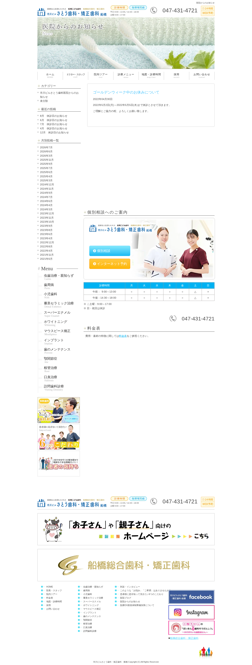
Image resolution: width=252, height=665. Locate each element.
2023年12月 (47, 213)
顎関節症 (50, 360)
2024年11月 (47, 188)
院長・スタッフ (54, 590)
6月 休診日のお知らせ (53, 120)
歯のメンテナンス (57, 351)
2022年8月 (46, 246)
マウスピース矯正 (57, 332)
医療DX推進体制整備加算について (137, 605)
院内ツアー (101, 75)
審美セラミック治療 (59, 304)
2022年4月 (46, 250)
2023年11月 (47, 217)
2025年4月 (46, 176)
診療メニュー (126, 75)
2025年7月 (46, 168)
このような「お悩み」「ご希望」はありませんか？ (145, 590)
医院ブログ (125, 598)
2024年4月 (46, 205)
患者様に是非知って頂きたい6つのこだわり (141, 594)
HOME (49, 586)
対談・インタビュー (130, 586)
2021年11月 (47, 254)
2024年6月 (46, 201)
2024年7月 (46, 197)
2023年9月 (46, 225)
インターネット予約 (112, 264)
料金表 (123, 335)
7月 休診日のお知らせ (53, 124)
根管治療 (50, 369)
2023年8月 (46, 230)
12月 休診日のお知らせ (54, 132)
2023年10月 (47, 221)
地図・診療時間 (151, 75)
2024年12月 (47, 184)
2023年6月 (46, 234)
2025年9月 (46, 163)
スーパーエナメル (57, 314)
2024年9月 (46, 192)
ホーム (50, 75)
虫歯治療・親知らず (59, 277)
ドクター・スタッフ (75, 75)
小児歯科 (50, 295)
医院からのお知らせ (130, 601)
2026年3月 (46, 155)
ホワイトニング (55, 323)
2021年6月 (46, 258)
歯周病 (49, 286)
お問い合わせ (202, 75)
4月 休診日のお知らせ (53, 128)
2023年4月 (46, 238)
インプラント (54, 341)
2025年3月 (46, 180)
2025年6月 (46, 172)
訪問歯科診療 (54, 387)
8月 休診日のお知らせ (53, 115)
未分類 (44, 100)
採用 (176, 75)
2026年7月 (46, 147)
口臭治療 (50, 378)
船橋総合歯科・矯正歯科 (184, 638)
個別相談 (103, 251)
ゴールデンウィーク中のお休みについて (126, 92)
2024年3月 (46, 209)
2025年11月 (47, 159)
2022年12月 (47, 242)
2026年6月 (46, 151)
